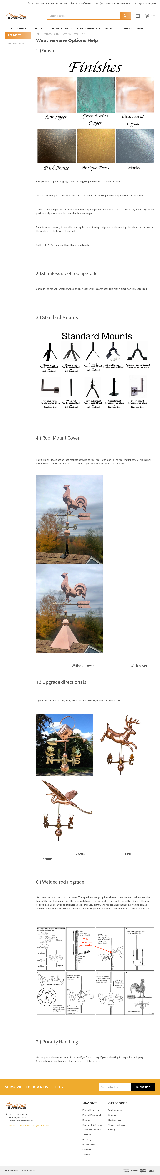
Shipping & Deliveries (92, 1124)
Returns (86, 1119)
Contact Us (87, 1149)
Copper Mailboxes (88, 28)
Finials (125, 28)
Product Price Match (91, 1115)
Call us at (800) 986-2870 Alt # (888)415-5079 (29, 1125)
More (140, 28)
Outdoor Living (60, 28)
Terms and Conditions (92, 1129)
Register (152, 3)
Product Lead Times (91, 1110)
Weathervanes (17, 28)
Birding (109, 28)
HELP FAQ (86, 1139)
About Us (86, 1134)
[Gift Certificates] (138, 16)
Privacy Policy (88, 1144)
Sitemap (86, 1154)
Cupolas (38, 28)
